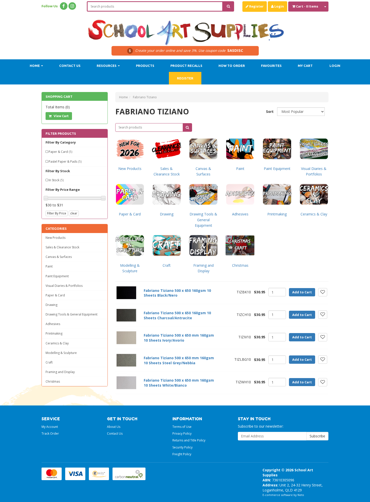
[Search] (228, 6)
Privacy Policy (182, 433)
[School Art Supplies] (185, 29)
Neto (301, 495)
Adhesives (53, 324)
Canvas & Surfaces (59, 257)
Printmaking (54, 333)
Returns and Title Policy (188, 440)
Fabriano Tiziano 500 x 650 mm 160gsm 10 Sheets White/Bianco (179, 383)
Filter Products (61, 133)
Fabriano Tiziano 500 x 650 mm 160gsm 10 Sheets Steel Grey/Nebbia (179, 360)
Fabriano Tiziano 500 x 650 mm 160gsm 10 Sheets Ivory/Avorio (179, 338)
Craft (49, 362)
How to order (231, 65)
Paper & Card (60, 152)
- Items (307, 6)
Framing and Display (60, 372)
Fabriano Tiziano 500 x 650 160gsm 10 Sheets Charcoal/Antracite (177, 315)
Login (279, 6)
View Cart (61, 116)
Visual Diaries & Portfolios (64, 286)
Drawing (51, 305)
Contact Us (70, 65)
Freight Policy (181, 454)
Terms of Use (182, 427)
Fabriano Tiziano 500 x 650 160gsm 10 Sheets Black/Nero (177, 293)
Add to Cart (302, 292)
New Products (55, 238)
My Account (50, 427)
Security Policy (182, 447)
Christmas (53, 381)
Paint (49, 266)
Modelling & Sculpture (61, 353)
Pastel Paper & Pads (65, 161)
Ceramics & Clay (57, 343)
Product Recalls (186, 65)
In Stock (56, 180)
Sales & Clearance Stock (62, 247)
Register (256, 6)
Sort (269, 111)
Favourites (271, 65)
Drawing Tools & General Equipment (71, 314)
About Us (113, 427)
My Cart (305, 65)
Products (145, 65)
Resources (107, 65)
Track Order (50, 433)
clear (73, 213)
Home (35, 65)
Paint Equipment (57, 276)
